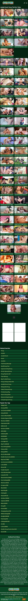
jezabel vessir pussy (6, 384)
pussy (2, 350)
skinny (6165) (4, 451)
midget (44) (4, 405)
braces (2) (3, 467)
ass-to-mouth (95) (5, 454)
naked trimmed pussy (6, 389)
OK (24, 599)
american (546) (5, 482)
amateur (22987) (5, 421)
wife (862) (3, 431)
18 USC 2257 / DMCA (14, 597)
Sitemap (21, 597)
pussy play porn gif (5, 374)
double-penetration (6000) (8, 457)
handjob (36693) (5, 516)
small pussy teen (5, 366)
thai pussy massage (6, 363)
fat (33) (3, 524)
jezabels (3, 361)
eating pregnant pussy (6, 399)
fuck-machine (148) (5, 472)
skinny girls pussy (5, 387)
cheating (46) (4, 519)
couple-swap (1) (5, 470)
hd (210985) (4, 436)
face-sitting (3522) (5, 446)
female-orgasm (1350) (6, 418)
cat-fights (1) (4, 441)
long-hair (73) (4, 475)
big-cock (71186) (5, 459)
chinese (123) (4, 449)
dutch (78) (3, 531)
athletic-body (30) (5, 513)
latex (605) (4, 464)
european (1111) (4, 485)
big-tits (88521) (5, 444)
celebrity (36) (4, 433)
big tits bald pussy (5, 379)
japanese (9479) (5, 500)
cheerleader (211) (5, 423)
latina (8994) (4, 526)
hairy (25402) (4, 413)
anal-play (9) (4, 490)
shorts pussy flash (5, 394)
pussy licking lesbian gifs (7, 381)
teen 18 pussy (4, 376)
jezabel (3, 353)
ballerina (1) (4, 426)
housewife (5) (4, 495)
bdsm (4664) (4, 503)
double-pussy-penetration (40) (9, 529)
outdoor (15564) (5, 498)
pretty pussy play (5, 392)
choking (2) (4, 493)
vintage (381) (4, 439)
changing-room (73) (6, 511)
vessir (2, 358)
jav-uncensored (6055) (6, 462)
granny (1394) (4, 408)
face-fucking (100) (5, 480)
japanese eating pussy (6, 368)
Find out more (10, 599)
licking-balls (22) (5, 521)
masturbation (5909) (6, 477)
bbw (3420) (4, 488)
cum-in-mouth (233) (6, 415)
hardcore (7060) (5, 428)
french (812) (4, 508)
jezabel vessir (4, 356)
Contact (7, 597)
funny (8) (3, 506)
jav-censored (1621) (6, 410)
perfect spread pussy (6, 371)
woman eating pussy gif (7, 397)
